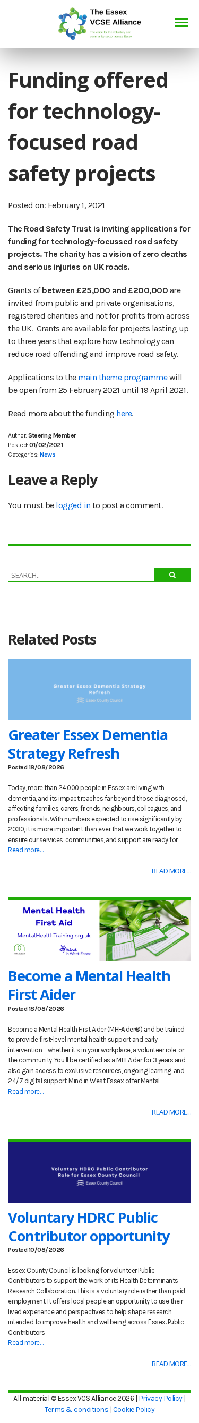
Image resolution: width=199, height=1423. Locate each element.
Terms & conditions (76, 1409)
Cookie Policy (134, 1409)
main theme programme (122, 377)
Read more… (25, 850)
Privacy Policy (161, 1398)
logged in (73, 505)
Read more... (171, 871)
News (47, 454)
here (124, 413)
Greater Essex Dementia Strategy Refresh (88, 744)
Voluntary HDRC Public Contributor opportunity (88, 1226)
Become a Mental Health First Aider (89, 985)
